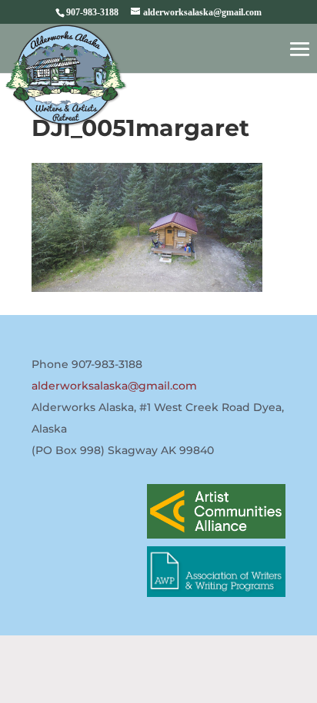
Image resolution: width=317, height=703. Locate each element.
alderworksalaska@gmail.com (114, 386)
